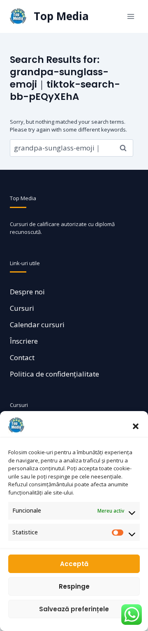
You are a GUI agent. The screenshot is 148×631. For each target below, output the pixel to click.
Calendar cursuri (37, 324)
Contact (22, 357)
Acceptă (74, 563)
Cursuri (22, 308)
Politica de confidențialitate (54, 374)
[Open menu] (130, 16)
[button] (136, 425)
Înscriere (24, 341)
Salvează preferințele (74, 609)
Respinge (74, 586)
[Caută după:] (71, 148)
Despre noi (27, 291)
